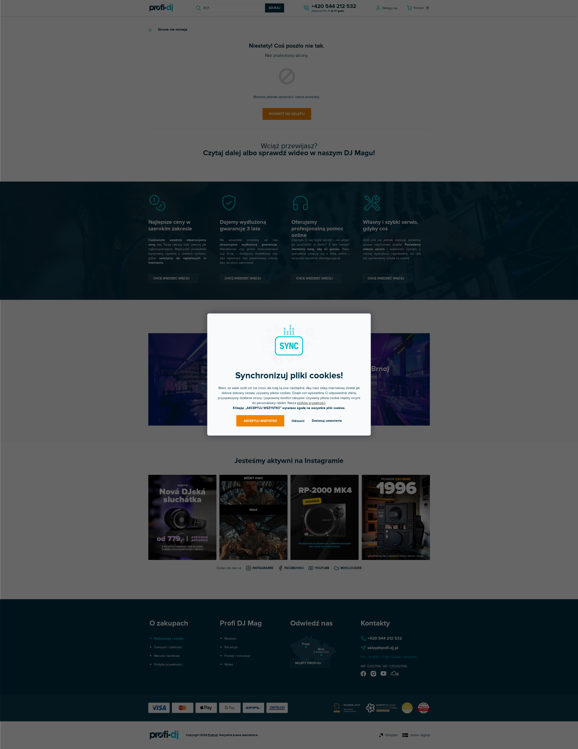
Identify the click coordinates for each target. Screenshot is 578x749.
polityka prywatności (311, 403)
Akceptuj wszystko (260, 421)
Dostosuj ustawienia (327, 421)
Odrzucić (298, 421)
